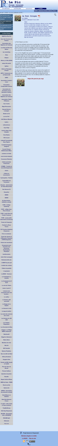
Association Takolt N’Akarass (6, 100)
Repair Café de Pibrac (6, 379)
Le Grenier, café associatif (6, 300)
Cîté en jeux (6, 137)
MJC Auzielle (6, 348)
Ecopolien (6, 192)
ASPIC (6, 77)
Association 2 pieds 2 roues (6, 81)
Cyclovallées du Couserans (6, 181)
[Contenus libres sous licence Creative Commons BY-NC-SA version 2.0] (32, 441)
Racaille (6, 376)
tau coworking (6, 52)
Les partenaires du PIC (6, 25)
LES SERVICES (6, 8)
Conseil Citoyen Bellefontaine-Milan (7, 150)
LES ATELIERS (17, 8)
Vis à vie (6, 423)
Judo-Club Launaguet (6, 257)
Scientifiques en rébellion (6, 395)
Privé (54, 10)
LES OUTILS (29, 8)
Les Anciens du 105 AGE (6, 319)
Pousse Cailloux (6, 371)
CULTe (6, 170)
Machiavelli (6, 334)
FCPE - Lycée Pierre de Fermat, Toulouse (6, 214)
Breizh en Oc (6, 113)
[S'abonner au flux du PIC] (24, 441)
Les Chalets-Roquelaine (6, 323)
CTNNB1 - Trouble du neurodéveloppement (6, 167)
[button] (55, 14)
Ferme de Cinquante (6, 222)
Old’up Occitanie (6, 356)
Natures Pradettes (6, 351)
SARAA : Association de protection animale (6, 391)
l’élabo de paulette (6, 268)
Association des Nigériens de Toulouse (6, 44)
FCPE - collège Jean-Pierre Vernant (6, 210)
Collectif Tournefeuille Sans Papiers (6, 141)
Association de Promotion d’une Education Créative (6, 90)
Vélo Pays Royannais (6, 410)
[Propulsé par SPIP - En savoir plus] (29, 444)
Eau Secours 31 (6, 189)
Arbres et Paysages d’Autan (6, 69)
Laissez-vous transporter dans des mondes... (6, 292)
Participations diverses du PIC (6, 28)
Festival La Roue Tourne (6, 225)
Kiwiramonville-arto (6, 259)
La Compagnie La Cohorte (6, 277)
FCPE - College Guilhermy (6, 205)
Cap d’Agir (6, 127)
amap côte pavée (6, 63)
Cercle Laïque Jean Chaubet (6, 131)
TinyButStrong (6, 408)
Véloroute (6, 420)
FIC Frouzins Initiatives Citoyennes (6, 230)
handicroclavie (6, 254)
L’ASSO (41, 8)
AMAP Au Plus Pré (6, 36)
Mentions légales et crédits (29, 436)
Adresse (41, 10)
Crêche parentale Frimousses (6, 162)
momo (26, 18)
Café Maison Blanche (6, 119)
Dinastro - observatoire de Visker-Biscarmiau (6, 185)
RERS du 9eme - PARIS (6, 382)
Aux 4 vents (6, 103)
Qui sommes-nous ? (5, 15)
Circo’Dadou (6, 134)
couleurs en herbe (6, 153)
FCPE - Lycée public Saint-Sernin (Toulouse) (6, 218)
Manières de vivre (6, 342)
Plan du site (32, 438)
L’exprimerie (6, 271)
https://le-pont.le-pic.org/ (36, 78)
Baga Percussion (6, 106)
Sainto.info (6, 387)
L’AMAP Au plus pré (6, 262)
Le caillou (6, 297)
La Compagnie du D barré (6, 281)
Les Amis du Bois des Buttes (6, 48)
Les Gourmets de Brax (6, 327)
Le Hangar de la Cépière (6, 304)
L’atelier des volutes (6, 265)
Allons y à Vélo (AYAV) (6, 60)
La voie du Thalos (6, 285)
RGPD (35, 10)
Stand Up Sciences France (6, 400)
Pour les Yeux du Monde (6, 367)
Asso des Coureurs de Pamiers (6, 39)
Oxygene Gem (6, 359)
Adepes (6, 57)
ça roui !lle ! (6, 116)
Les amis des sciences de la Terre (6, 314)
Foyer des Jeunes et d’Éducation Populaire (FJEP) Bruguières (6, 238)
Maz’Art (6, 345)
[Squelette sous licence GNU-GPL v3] (27, 441)
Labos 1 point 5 (6, 288)
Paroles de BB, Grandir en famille (6, 363)
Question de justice (6, 373)
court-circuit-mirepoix (6, 156)
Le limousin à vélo (6, 308)
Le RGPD (24, 438)
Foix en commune (6, 233)
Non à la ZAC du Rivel (6, 353)
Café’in (6, 122)
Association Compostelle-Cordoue (6, 85)
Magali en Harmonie (6, 337)
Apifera (6, 66)
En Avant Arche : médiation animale (6, 201)
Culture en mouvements (6, 174)
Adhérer (50, 10)
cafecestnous (6, 124)
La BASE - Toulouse (6, 274)
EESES (6, 194)
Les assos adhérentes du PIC (15, 12)
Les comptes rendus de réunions (6, 18)
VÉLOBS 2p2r (6, 418)
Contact (46, 10)
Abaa (6, 54)
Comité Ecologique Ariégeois (6, 145)
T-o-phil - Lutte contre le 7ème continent (6, 404)
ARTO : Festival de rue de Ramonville (6, 74)
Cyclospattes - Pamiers (6, 177)
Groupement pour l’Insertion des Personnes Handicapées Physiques (6, 248)
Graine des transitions (6, 242)
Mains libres (6, 339)
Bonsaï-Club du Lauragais (6, 110)
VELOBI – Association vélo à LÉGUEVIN (6, 414)
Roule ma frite (6, 385)
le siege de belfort (6, 311)
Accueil (1, 12)
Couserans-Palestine (6, 159)
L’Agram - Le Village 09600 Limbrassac (6, 330)
